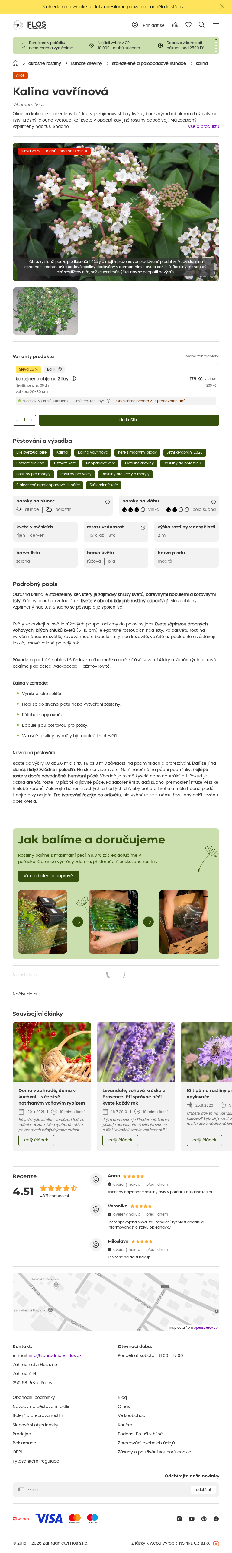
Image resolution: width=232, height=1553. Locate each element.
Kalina (62, 452)
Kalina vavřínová (93, 452)
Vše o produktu (203, 127)
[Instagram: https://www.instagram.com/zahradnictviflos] (179, 1519)
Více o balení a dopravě (48, 876)
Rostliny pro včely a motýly (126, 474)
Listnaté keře (65, 463)
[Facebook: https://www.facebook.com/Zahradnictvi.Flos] (216, 1519)
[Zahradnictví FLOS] (29, 25)
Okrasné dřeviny (139, 463)
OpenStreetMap (206, 1327)
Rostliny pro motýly (33, 474)
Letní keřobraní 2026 (185, 452)
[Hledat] (201, 24)
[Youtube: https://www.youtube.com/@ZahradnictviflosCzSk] (191, 1519)
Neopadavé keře (100, 463)
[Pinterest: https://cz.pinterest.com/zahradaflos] (204, 1519)
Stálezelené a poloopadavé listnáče (48, 485)
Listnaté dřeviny (30, 463)
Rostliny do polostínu (182, 463)
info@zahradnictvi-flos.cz (55, 1356)
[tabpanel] (47, 45)
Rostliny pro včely (76, 474)
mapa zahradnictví (202, 356)
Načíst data (69, 975)
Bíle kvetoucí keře (31, 452)
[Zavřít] (222, 6)
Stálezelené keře (104, 485)
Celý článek (36, 1140)
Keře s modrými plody (137, 452)
